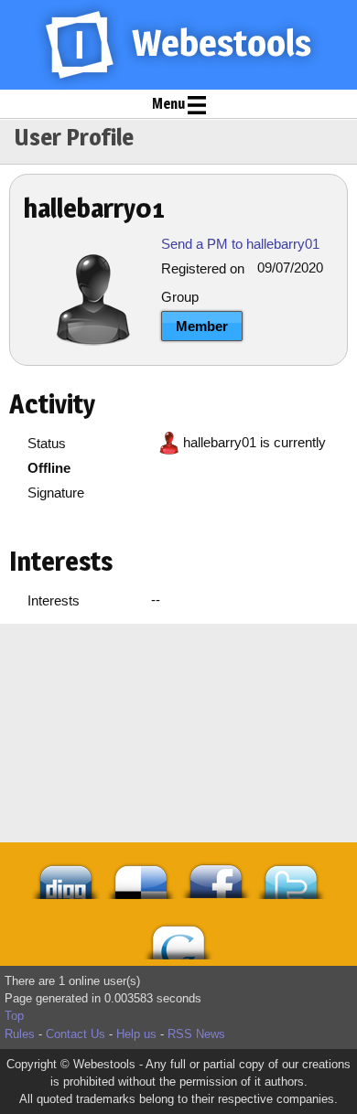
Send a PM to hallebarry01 (240, 244)
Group (180, 297)
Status (46, 443)
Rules (20, 1034)
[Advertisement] (178, 669)
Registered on (202, 268)
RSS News (196, 1034)
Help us (136, 1034)
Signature (55, 492)
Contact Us (75, 1034)
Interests (53, 600)
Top (14, 1016)
